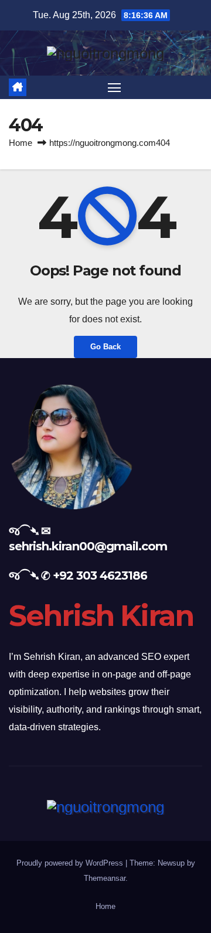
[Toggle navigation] (114, 87)
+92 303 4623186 (100, 575)
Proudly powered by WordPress (70, 863)
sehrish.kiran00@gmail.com (88, 546)
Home (20, 143)
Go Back (105, 346)
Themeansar (104, 878)
